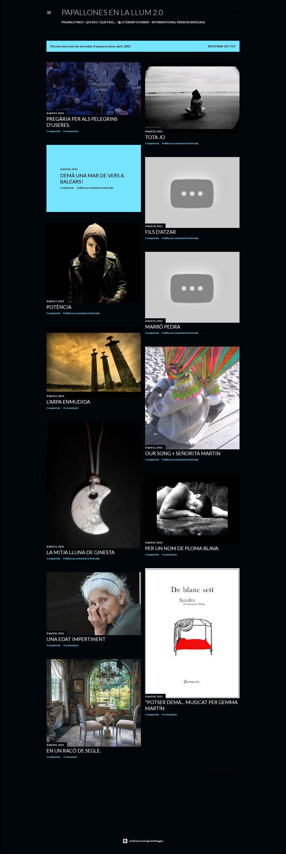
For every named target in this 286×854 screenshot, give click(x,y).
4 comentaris (70, 131)
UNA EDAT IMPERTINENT (76, 639)
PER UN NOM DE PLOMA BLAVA (181, 548)
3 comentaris (70, 407)
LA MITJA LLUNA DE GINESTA (80, 552)
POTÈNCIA (58, 307)
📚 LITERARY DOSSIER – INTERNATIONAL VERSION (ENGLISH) (161, 22)
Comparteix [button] (53, 131)
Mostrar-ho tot (222, 46)
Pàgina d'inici (73, 22)
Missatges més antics (222, 773)
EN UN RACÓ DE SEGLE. (73, 750)
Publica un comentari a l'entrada (180, 143)
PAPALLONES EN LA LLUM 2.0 (112, 12)
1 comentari (70, 756)
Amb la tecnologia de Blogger (146, 840)
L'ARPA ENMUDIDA (68, 402)
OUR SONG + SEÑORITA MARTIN (182, 453)
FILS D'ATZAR (160, 232)
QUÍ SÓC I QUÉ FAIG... (101, 22)
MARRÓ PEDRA (162, 327)
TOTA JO (155, 137)
